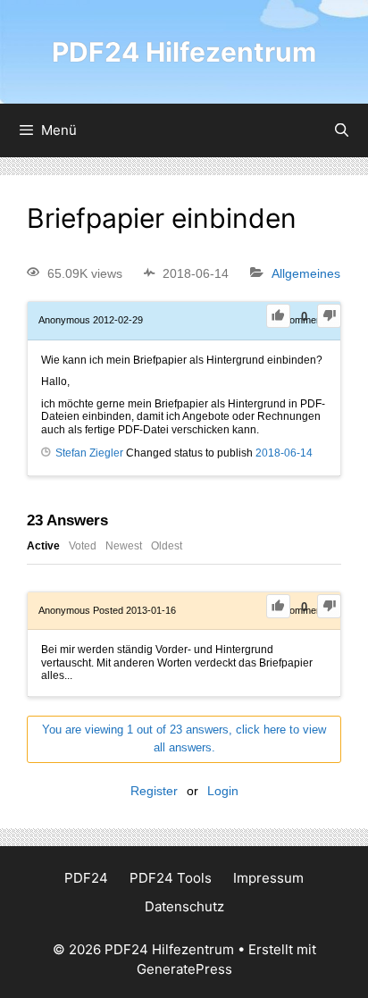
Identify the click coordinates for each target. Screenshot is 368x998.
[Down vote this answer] (329, 606)
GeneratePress (184, 968)
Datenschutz (184, 906)
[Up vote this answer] (278, 606)
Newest (123, 546)
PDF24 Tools (171, 877)
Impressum (268, 877)
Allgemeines (306, 273)
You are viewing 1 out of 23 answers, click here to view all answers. (184, 739)
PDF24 (86, 877)
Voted (82, 546)
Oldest (166, 546)
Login (222, 791)
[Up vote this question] (278, 316)
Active (43, 546)
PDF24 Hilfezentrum (184, 52)
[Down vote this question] (329, 316)
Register (154, 791)
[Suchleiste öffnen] (341, 130)
